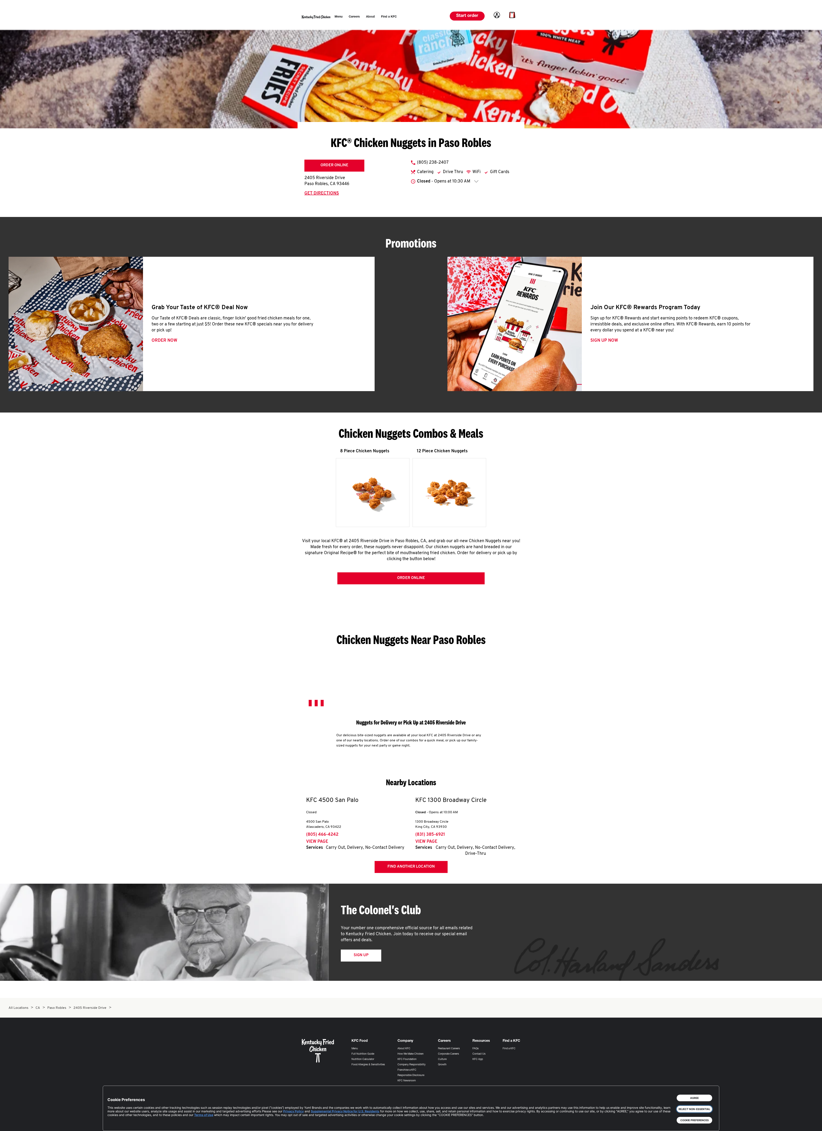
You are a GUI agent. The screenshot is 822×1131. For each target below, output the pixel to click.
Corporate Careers (448, 1054)
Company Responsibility (412, 1064)
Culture (442, 1059)
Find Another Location (411, 867)
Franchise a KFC (407, 1070)
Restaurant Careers (449, 1048)
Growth (442, 1064)
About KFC (404, 1048)
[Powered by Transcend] (114, 1124)
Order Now (164, 340)
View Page (317, 842)
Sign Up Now (604, 340)
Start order (467, 16)
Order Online (334, 165)
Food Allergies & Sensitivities (368, 1064)
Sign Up (361, 955)
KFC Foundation (407, 1059)
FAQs (475, 1048)
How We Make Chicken (411, 1054)
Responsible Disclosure (411, 1075)
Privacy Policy (293, 1111)
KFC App (477, 1059)
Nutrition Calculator (362, 1059)
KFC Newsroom (407, 1080)
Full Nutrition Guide (362, 1054)
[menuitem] (338, 16)
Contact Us (478, 1054)
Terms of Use (203, 1115)
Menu (354, 1048)
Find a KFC (509, 1048)
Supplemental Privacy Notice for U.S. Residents (345, 1111)
